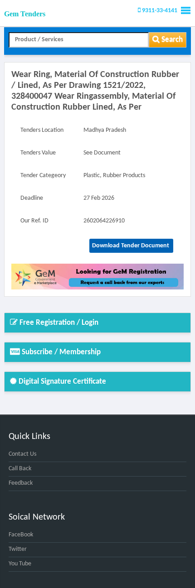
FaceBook (21, 534)
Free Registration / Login (58, 323)
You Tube (20, 563)
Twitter (18, 549)
